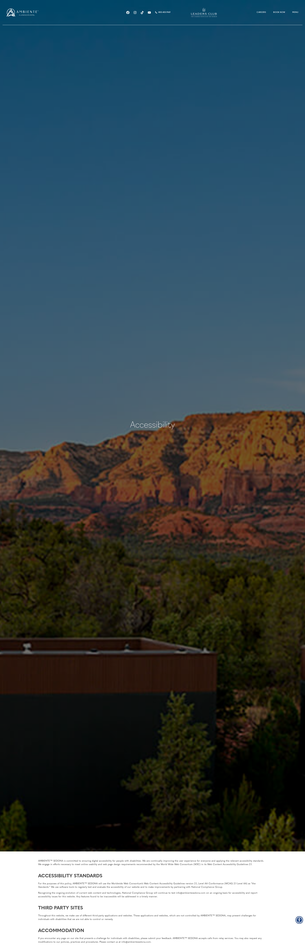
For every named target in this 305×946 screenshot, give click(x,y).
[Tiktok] (142, 12)
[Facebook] (128, 12)
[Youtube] (149, 12)
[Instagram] (135, 12)
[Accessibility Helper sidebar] (299, 920)
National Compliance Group (206, 887)
